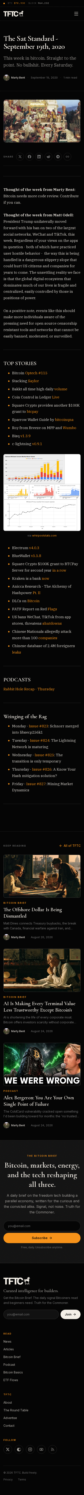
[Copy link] (67, 156)
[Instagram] (30, 1449)
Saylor (33, 381)
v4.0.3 (34, 547)
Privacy (8, 1479)
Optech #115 (36, 373)
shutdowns (52, 623)
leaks (16, 652)
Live (55, 397)
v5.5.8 (36, 555)
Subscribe (40, 1238)
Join (68, 1314)
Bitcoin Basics (13, 1372)
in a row (59, 570)
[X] (7, 1449)
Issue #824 (39, 740)
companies (47, 638)
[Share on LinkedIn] (39, 156)
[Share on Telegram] (58, 156)
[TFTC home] (13, 13)
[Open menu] (76, 13)
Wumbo (69, 427)
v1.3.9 (25, 436)
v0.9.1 (37, 443)
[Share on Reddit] (48, 156)
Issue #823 (38, 726)
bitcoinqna (64, 419)
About (7, 1402)
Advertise (10, 1418)
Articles (8, 1349)
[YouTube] (41, 1449)
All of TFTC (72, 845)
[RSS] (52, 1449)
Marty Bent (18, 77)
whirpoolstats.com (44, 535)
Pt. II (36, 592)
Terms (22, 1479)
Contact (8, 1425)
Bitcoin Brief (14, 902)
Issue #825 (44, 755)
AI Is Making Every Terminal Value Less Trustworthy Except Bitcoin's (39, 1006)
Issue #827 (36, 784)
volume (60, 389)
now (45, 578)
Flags (52, 609)
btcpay (32, 411)
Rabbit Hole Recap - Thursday (28, 689)
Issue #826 (41, 769)
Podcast (10, 1090)
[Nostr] (19, 1449)
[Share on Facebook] (29, 156)
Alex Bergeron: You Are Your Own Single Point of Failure (38, 1101)
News (7, 1341)
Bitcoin (33, 601)
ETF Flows (10, 1380)
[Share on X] (20, 156)
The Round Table (15, 1410)
